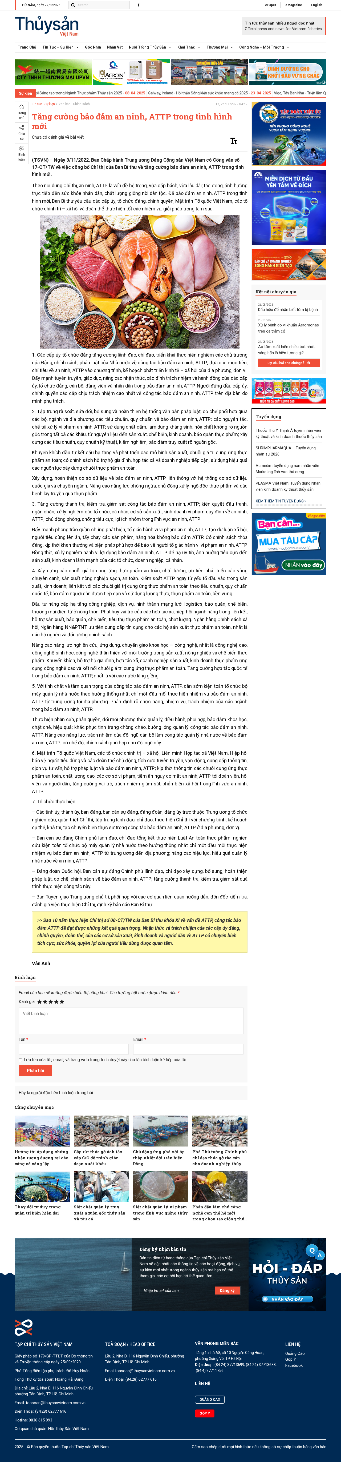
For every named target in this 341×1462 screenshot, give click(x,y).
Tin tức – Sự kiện (58, 47)
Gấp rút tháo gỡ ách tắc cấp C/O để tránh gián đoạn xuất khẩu (98, 1157)
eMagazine (293, 5)
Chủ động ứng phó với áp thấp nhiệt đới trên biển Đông (159, 1157)
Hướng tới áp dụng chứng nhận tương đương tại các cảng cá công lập (41, 1157)
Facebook (294, 1365)
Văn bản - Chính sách (74, 104)
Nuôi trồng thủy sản (147, 47)
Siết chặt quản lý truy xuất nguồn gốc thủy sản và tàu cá (99, 1212)
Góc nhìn (93, 47)
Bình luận (21, 157)
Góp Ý (290, 1359)
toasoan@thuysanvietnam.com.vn (56, 1402)
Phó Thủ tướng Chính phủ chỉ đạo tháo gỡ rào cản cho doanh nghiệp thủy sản (219, 1158)
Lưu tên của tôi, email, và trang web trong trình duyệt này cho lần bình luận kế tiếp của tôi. (105, 1059)
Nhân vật (115, 47)
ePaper (270, 5)
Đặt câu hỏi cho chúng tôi (286, 363)
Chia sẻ (21, 136)
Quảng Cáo (295, 1353)
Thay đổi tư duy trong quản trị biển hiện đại (38, 1210)
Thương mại (217, 47)
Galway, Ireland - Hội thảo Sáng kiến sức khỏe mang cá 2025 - (139, 93)
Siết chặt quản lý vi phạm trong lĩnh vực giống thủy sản (160, 1212)
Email (139, 1039)
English (316, 5)
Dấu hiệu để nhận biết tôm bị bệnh (288, 309)
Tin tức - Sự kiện (43, 104)
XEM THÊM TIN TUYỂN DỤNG (280, 501)
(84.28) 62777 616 (50, 1411)
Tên (23, 1039)
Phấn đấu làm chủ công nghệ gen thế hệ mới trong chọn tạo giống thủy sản (219, 1213)
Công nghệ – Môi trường (261, 47)
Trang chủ (27, 47)
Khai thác (186, 47)
